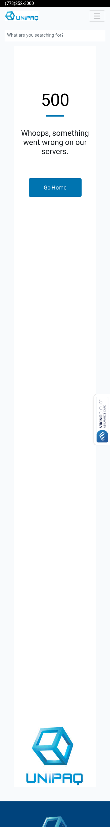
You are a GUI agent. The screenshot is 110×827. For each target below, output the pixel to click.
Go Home (55, 187)
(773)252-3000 (19, 3)
